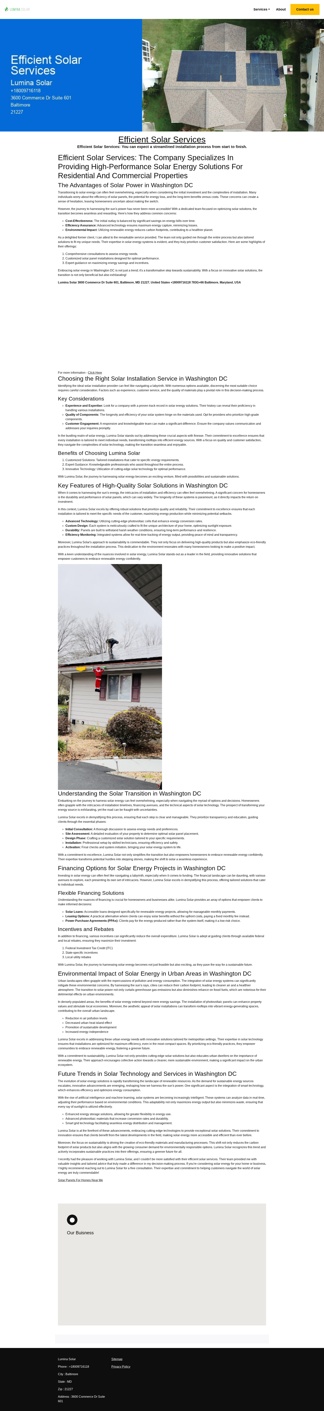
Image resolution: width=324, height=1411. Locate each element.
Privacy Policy (120, 1366)
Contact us (305, 9)
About (281, 9)
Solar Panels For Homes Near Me (80, 1180)
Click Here (95, 372)
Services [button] (260, 9)
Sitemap (116, 1359)
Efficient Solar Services (162, 139)
